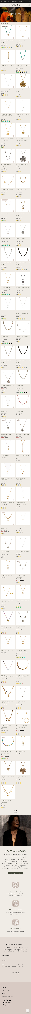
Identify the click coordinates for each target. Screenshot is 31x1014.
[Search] (5, 5)
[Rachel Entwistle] (15, 5)
